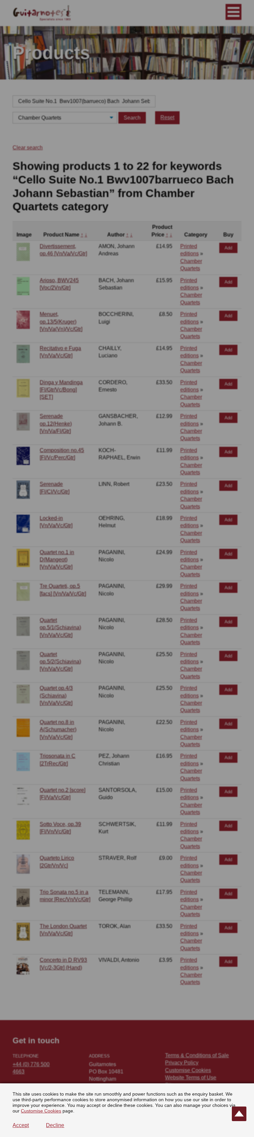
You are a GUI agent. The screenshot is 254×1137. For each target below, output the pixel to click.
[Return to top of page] (239, 1114)
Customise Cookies (41, 1110)
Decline (55, 1125)
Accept (21, 1125)
